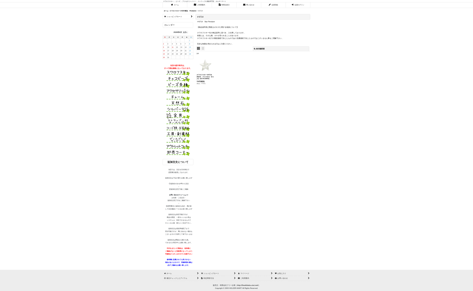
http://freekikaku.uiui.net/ (247, 285)
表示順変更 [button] (260, 49)
